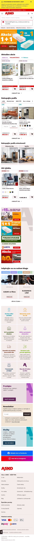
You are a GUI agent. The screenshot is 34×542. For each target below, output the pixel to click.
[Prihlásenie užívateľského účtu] (28, 13)
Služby (3, 488)
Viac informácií (16, 422)
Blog (2, 498)
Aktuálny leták (21, 505)
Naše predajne (5, 484)
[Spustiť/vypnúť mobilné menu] (2, 13)
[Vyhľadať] (32, 18)
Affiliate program (21, 495)
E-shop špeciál (5, 508)
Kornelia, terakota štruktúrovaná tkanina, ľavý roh (9, 122)
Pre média (4, 491)
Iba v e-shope (26, 101)
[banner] (11, 214)
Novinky (3, 512)
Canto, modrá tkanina (8, 187)
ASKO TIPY (18, 101)
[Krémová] (8, 192)
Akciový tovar (10, 101)
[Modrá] (3, 192)
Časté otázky (20, 484)
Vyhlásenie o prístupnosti (23, 498)
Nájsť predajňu (9, 399)
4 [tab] (21, 49)
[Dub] (20, 126)
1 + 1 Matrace (24, 57)
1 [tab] (13, 49)
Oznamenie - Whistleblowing (24, 491)
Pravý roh (6, 126)
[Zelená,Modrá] (27, 126)
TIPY (20, 272)
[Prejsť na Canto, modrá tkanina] (10, 179)
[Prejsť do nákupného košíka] (32, 13)
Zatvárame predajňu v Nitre (18, 10)
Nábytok (3, 27)
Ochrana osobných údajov (23, 529)
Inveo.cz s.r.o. (4, 537)
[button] (1, 532)
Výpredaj (19, 508)
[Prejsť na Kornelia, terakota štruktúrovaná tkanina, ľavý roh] (10, 113)
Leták (3, 101)
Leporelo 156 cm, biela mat (26, 77)
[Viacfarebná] (10, 192)
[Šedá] (30, 126)
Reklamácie (20, 477)
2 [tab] (15, 49)
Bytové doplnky (11, 27)
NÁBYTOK (26, 272)
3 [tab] (18, 49)
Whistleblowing (4, 532)
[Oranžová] (25, 126)
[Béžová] (5, 192)
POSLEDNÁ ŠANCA (14, 57)
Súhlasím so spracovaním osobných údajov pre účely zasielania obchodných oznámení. (16, 420)
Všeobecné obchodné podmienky (8, 529)
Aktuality (3, 481)
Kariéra (3, 495)
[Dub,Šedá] (23, 126)
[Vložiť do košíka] (14, 88)
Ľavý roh (14, 126)
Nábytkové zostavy (21, 27)
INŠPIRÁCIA (6, 272)
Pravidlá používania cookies (15, 532)
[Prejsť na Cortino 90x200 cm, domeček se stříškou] (10, 69)
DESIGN (14, 272)
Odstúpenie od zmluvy (23, 481)
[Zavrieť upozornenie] (31, 2)
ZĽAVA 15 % (5, 57)
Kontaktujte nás (21, 488)
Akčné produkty (5, 505)
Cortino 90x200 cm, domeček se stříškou (7, 78)
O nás (2, 477)
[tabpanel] (17, 39)
